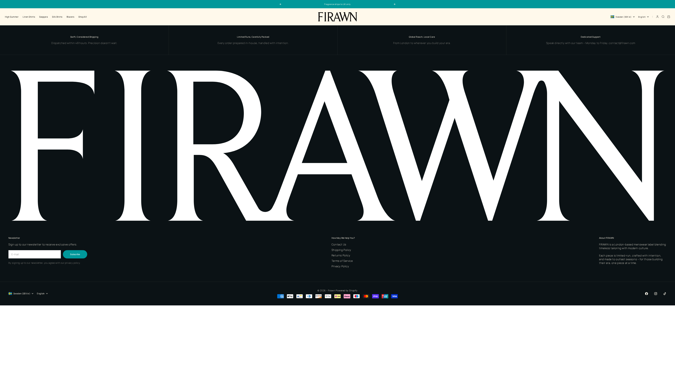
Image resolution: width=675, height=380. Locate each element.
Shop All (82, 16)
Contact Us (339, 244)
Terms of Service (342, 261)
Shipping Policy (341, 250)
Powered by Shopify (347, 290)
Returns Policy (341, 255)
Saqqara (43, 16)
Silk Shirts (57, 16)
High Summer (11, 16)
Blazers (70, 16)
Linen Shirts (29, 16)
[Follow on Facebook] (646, 293)
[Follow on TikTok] (665, 293)
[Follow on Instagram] (655, 293)
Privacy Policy (340, 266)
